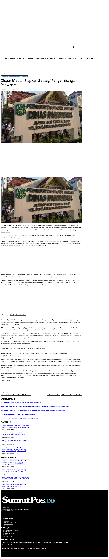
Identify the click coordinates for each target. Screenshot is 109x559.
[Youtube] (11, 514)
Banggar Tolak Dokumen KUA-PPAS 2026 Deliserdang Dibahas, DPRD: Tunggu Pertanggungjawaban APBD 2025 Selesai (14, 462)
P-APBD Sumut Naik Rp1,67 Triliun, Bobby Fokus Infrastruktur (18, 414)
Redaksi (8, 380)
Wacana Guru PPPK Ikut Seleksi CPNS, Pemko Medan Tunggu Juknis (19, 418)
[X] (22, 147)
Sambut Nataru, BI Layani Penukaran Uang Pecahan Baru (64, 395)
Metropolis (7, 73)
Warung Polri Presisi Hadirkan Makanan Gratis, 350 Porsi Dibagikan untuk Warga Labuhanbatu (15, 426)
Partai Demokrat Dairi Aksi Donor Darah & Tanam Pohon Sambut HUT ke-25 (14, 485)
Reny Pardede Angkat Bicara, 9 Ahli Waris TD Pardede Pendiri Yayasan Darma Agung (15, 433)
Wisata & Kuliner (19, 76)
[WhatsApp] (34, 147)
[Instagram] (5, 514)
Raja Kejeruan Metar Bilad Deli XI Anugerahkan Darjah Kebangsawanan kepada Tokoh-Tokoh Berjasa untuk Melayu (33, 410)
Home (2, 73)
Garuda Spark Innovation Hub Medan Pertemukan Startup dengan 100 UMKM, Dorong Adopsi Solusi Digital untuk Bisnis (35, 406)
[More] (41, 147)
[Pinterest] (28, 147)
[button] (73, 47)
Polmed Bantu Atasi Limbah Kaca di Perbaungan (16, 395)
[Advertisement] (54, 65)
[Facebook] (16, 147)
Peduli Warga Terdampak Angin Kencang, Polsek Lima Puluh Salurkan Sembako (14, 470)
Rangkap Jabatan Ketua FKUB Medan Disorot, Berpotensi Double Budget (21, 402)
